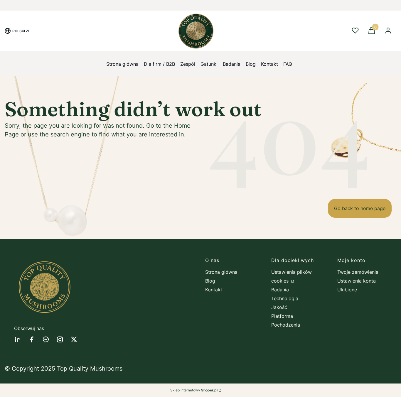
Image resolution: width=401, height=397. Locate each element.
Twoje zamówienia (357, 272)
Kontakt (213, 290)
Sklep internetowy (194, 390)
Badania (280, 290)
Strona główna (221, 272)
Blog (210, 281)
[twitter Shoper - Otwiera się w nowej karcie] (73, 339)
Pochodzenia (285, 325)
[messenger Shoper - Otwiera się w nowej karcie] (45, 339)
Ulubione (347, 290)
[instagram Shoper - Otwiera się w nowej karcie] (59, 339)
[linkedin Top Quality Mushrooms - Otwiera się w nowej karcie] (17, 339)
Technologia (284, 298)
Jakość (279, 307)
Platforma (282, 316)
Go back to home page (359, 208)
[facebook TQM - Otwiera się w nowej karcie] (31, 339)
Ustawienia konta (356, 281)
